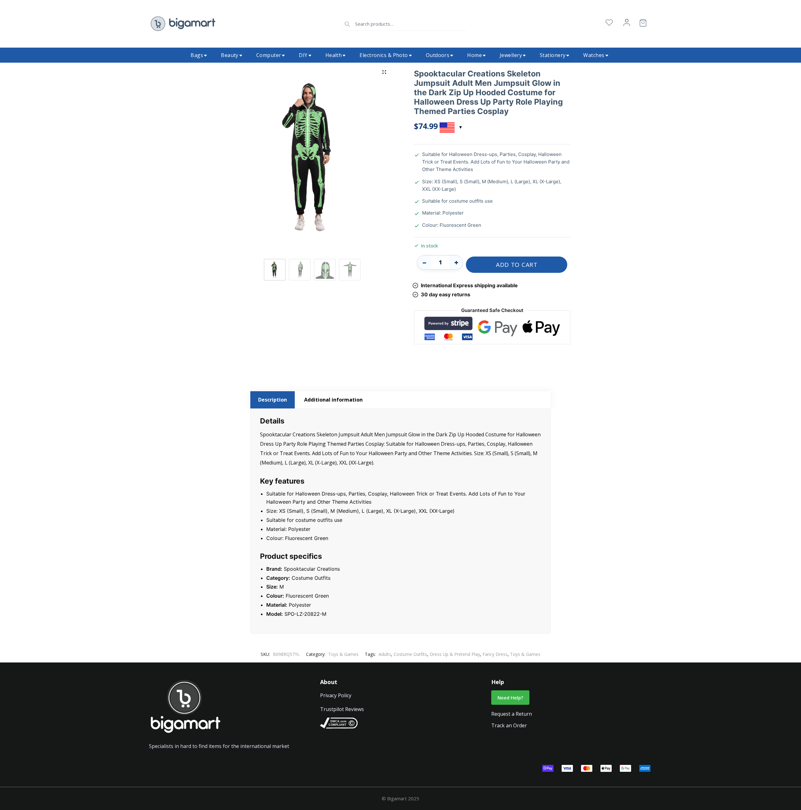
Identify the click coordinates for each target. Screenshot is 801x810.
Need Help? (510, 697)
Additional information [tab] (333, 399)
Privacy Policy (335, 695)
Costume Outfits (410, 654)
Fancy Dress (495, 654)
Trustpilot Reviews (342, 709)
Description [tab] (272, 399)
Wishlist (609, 22)
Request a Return (511, 713)
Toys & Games (343, 654)
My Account (626, 22)
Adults (385, 654)
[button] (384, 72)
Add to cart (517, 265)
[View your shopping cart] (643, 24)
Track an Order (509, 725)
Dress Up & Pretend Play (455, 654)
